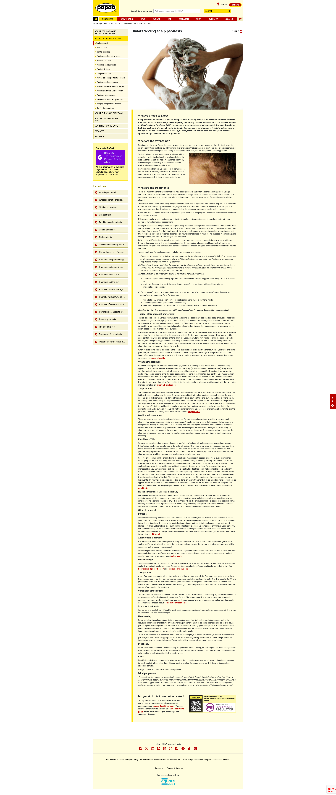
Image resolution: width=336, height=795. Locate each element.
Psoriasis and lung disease (107, 82)
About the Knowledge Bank (108, 113)
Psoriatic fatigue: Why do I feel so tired (113, 297)
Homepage (97, 23)
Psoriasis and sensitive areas (108, 56)
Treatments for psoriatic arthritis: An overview (113, 342)
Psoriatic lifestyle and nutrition (113, 304)
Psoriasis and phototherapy (111, 259)
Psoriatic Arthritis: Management (110, 91)
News (142, 19)
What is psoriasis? (107, 192)
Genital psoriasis (103, 52)
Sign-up (229, 19)
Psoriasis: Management (106, 95)
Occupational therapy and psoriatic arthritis (113, 244)
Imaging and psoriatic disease (109, 104)
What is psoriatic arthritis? (111, 200)
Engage (156, 19)
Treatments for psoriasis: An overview (113, 334)
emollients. (143, 488)
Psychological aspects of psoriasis (111, 78)
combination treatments (175, 603)
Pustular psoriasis (104, 60)
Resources (107, 19)
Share (235, 31)
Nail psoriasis (102, 48)
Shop (198, 19)
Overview (213, 19)
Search (141, 11)
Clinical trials (105, 215)
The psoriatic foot (104, 73)
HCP (169, 19)
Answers (99, 136)
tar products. (194, 411)
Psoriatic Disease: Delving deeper (110, 86)
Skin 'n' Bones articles (105, 108)
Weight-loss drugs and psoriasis (110, 99)
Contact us (159, 768)
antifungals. (176, 556)
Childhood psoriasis (108, 207)
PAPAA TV (99, 131)
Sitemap (179, 768)
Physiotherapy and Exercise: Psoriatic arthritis (113, 252)
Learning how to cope (106, 126)
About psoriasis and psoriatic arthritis (105, 32)
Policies (170, 768)
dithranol (156, 534)
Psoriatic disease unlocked (126, 23)
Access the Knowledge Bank (106, 119)
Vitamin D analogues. (166, 385)
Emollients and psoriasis (110, 222)
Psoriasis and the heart (106, 65)
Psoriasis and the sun (109, 282)
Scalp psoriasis (102, 43)
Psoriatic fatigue (103, 69)
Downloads (126, 19)
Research (184, 19)
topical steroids (158, 358)
